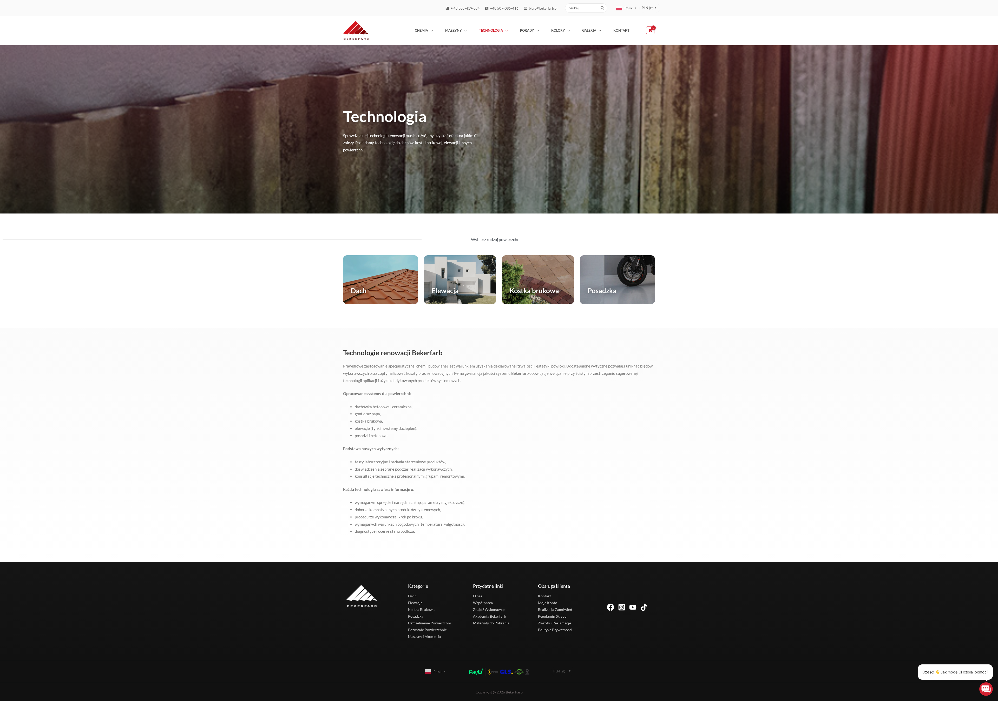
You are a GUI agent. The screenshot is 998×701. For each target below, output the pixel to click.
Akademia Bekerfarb (489, 616)
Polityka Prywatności (555, 629)
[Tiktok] (644, 607)
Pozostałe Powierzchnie (427, 629)
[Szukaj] (603, 8)
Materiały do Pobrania (491, 623)
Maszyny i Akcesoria (424, 636)
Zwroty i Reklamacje (554, 623)
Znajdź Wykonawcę (488, 609)
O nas (477, 596)
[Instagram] (621, 607)
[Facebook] (610, 607)
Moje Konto (547, 602)
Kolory (558, 30)
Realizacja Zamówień (555, 609)
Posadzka (602, 290)
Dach (358, 290)
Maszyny (453, 30)
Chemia (421, 30)
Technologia (491, 30)
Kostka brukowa (534, 290)
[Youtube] (632, 607)
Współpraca (483, 602)
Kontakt (621, 30)
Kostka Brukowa (421, 609)
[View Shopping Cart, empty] (650, 30)
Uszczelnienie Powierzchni (429, 623)
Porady (527, 30)
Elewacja (445, 290)
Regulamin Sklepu (552, 616)
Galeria (589, 30)
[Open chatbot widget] (986, 689)
